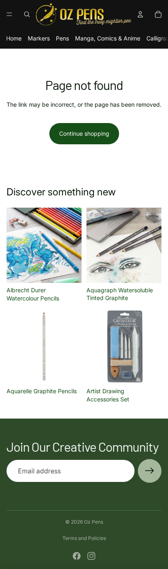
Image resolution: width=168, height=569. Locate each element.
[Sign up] (149, 471)
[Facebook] (77, 556)
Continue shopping (84, 133)
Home (14, 38)
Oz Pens (93, 522)
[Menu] (9, 14)
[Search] (27, 14)
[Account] (140, 14)
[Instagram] (91, 556)
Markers (39, 38)
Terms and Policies (84, 538)
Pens (62, 38)
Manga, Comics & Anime (107, 38)
